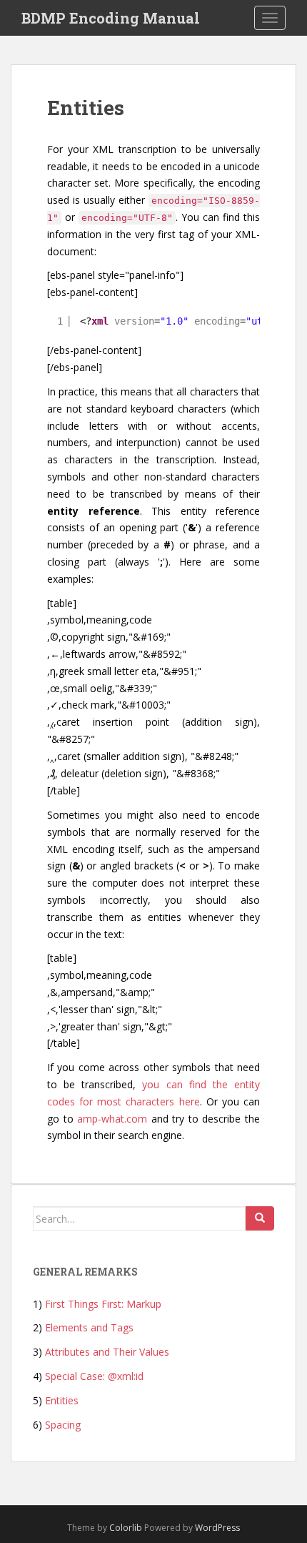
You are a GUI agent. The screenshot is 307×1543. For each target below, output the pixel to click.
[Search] (260, 1218)
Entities (62, 1400)
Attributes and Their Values (107, 1352)
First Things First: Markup (103, 1304)
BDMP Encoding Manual (110, 18)
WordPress (217, 1528)
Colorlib (125, 1528)
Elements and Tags (89, 1327)
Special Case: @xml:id (94, 1376)
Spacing (63, 1424)
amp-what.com (112, 1118)
